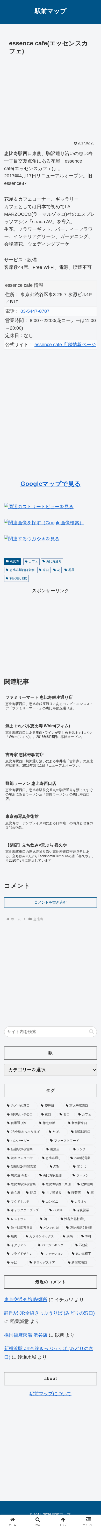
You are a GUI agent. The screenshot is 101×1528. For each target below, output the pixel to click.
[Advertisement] (50, 96)
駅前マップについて (50, 1393)
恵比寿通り (54, 561)
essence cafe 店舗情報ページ (65, 344)
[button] (91, 1032)
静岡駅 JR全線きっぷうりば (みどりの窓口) (49, 1313)
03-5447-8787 (34, 311)
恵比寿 (14, 561)
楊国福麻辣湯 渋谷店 (25, 1335)
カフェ (33, 561)
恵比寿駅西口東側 (22, 570)
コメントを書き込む (50, 902)
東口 (46, 570)
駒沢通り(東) (18, 578)
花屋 (71, 570)
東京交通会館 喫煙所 (25, 1299)
